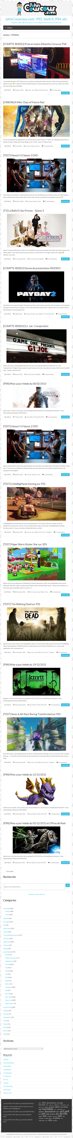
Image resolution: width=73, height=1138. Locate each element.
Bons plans (6, 928)
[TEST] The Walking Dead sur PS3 (21, 604)
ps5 (40, 1114)
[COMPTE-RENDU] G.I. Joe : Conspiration (25, 326)
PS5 (6, 974)
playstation (50, 1111)
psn (44, 1113)
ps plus (52, 1114)
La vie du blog (7, 1007)
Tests (39, 201)
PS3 (46, 314)
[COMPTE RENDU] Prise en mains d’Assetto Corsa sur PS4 (34, 44)
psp (47, 1114)
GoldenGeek (7, 1069)
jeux (57, 1107)
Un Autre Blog (8, 1086)
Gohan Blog (7, 1066)
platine (41, 1111)
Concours (6, 938)
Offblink (8, 90)
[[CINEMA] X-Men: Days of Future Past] (36, 106)
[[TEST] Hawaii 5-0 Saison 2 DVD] (36, 430)
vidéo (46, 1120)
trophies (41, 1118)
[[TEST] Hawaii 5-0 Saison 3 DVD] (36, 159)
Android (6, 918)
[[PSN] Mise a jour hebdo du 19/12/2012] (36, 669)
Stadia (7, 981)
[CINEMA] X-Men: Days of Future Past (23, 102)
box (47, 1105)
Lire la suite (65, 93)
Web (4, 1034)
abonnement (51, 1103)
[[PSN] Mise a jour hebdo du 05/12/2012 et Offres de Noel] (36, 827)
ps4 (67, 1111)
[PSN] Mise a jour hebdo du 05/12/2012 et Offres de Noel (34, 823)
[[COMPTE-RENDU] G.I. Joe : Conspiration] (36, 330)
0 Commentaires (56, 90)
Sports (5, 1031)
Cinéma (33, 146)
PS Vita (35, 417)
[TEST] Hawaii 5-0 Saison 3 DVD (20, 155)
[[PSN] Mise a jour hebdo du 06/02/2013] (36, 388)
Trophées (49, 532)
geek (46, 1107)
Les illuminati (7, 1073)
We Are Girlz (7, 1093)
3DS (30, 592)
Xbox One (45, 90)
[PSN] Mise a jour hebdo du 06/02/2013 (24, 383)
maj (40, 1109)
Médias (41, 259)
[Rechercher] (67, 885)
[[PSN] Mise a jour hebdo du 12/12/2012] (36, 779)
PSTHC (5, 1079)
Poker (5, 1024)
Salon (5, 1027)
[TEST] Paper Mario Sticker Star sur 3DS (25, 544)
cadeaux (51, 1105)
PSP (42, 417)
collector (56, 1105)
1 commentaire (48, 474)
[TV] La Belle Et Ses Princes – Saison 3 (23, 210)
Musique (6, 1014)
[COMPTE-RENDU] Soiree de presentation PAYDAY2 (32, 268)
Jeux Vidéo (35, 90)
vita (50, 1120)
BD (4, 925)
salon (40, 1116)
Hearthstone (9, 961)
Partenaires (7, 1017)
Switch (7, 984)
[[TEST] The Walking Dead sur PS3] (36, 608)
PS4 (40, 90)
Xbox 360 (51, 314)
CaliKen (5, 1059)
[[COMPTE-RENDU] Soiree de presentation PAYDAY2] (36, 272)
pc (64, 1109)
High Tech (6, 942)
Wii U (7, 994)
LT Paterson (7, 1076)
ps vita (63, 1113)
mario (55, 1109)
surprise (54, 1116)
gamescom (41, 1107)
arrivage (60, 1103)
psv (57, 1114)
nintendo (60, 1109)
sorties (49, 1116)
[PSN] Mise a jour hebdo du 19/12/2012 (24, 664)
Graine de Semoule (11, 958)
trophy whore (48, 1118)
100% (44, 1103)
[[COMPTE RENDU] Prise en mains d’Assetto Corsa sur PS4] (36, 48)
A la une (27, 146)
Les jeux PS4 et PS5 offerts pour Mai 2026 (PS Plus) (18, 1103)
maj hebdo (47, 1109)
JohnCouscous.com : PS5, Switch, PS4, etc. (36, 19)
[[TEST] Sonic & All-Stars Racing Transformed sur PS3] (36, 718)
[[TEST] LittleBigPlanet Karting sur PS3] (36, 488)
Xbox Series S (9, 1003)
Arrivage (6, 922)
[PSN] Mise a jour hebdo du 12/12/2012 (24, 774)
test (60, 1116)
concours (63, 1105)
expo (67, 1105)
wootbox (55, 1120)
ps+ (57, 1111)
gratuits (52, 1107)
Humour (6, 945)
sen (44, 1116)
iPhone (5, 948)
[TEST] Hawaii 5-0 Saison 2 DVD (20, 426)
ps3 (62, 1111)
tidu (64, 1116)
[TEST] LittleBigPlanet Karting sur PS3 (24, 483)
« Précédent (9, 871)
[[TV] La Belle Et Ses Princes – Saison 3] (36, 215)
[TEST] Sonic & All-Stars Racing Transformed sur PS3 (31, 714)
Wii (6, 990)
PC (44, 314)
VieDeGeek (7, 1089)
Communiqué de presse (10, 935)
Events (29, 90)
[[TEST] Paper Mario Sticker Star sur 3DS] (36, 548)
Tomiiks (5, 1083)
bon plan (42, 1105)
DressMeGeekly (8, 1063)
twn (62, 1118)
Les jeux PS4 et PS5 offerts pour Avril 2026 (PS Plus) (18, 1111)
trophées (56, 1118)
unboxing (41, 1120)
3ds (40, 1103)
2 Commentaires (48, 146)
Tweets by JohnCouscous (36, 894)
